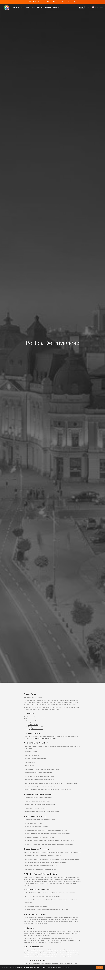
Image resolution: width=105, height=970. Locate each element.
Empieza (81, 7)
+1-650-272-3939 (33, 725)
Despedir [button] (99, 967)
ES (88, 7)
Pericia (28, 7)
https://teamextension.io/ (36, 729)
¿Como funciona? (37, 7)
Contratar (56, 7)
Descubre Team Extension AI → (67, 1)
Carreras (48, 7)
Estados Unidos (99, 7)
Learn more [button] (65, 967)
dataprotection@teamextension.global (45, 738)
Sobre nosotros (18, 7)
